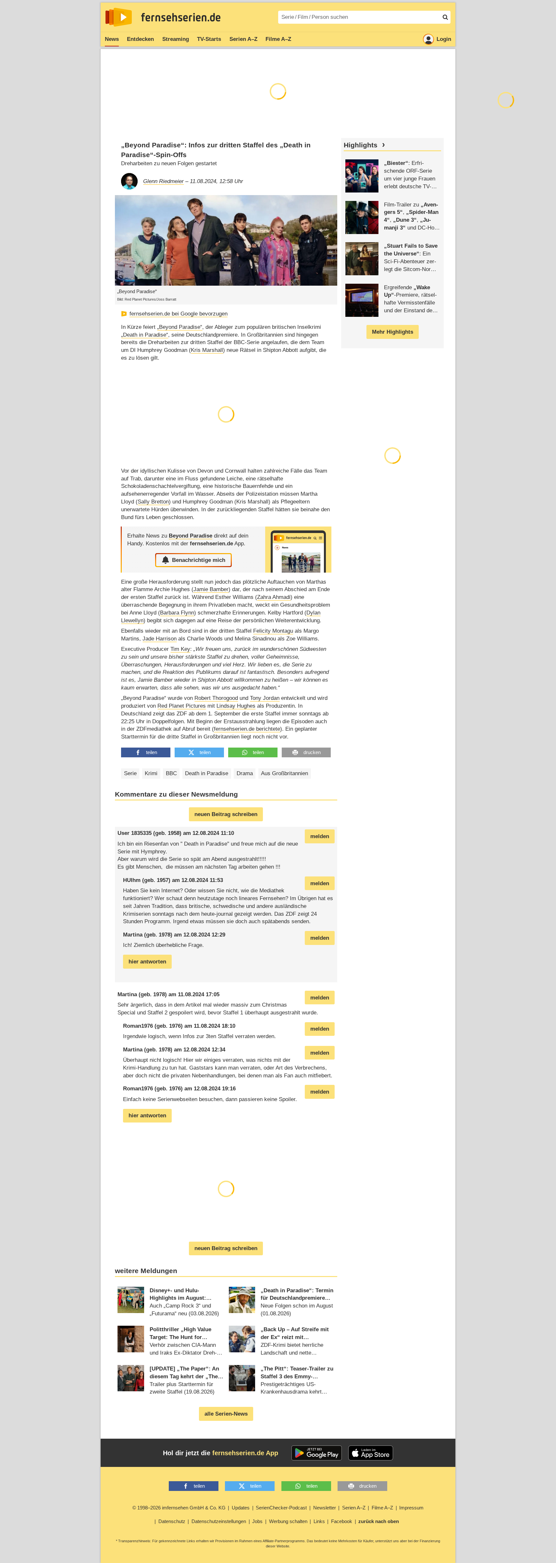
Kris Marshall (207, 350)
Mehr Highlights (392, 332)
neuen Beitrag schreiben (225, 814)
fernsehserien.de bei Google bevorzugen (179, 314)
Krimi (151, 773)
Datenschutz (171, 1521)
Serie (130, 773)
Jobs (257, 1521)
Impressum (411, 1507)
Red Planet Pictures (181, 706)
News (112, 39)
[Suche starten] (445, 17)
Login (444, 39)
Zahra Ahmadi (273, 597)
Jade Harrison (159, 639)
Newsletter (324, 1507)
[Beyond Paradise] (298, 549)
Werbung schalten (288, 1521)
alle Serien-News (226, 1414)
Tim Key (180, 649)
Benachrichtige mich (198, 560)
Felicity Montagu (273, 631)
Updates (241, 1507)
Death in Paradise (206, 773)
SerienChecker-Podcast (281, 1507)
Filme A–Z (278, 39)
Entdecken (140, 39)
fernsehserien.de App (245, 1453)
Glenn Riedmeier (163, 181)
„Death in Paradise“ (144, 335)
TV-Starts (209, 39)
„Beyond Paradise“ (179, 327)
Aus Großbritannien (284, 773)
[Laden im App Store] (370, 1452)
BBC (171, 773)
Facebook (341, 1521)
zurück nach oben (378, 1521)
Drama (245, 773)
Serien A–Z (243, 39)
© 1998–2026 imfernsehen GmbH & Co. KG (179, 1507)
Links (319, 1521)
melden (319, 836)
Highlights (360, 145)
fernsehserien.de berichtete (247, 729)
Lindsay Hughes (235, 706)
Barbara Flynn (177, 613)
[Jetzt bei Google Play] (316, 1452)
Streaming (175, 39)
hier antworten (147, 962)
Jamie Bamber (211, 589)
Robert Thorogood (216, 698)
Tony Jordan (264, 698)
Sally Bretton (153, 502)
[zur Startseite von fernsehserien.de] (118, 17)
